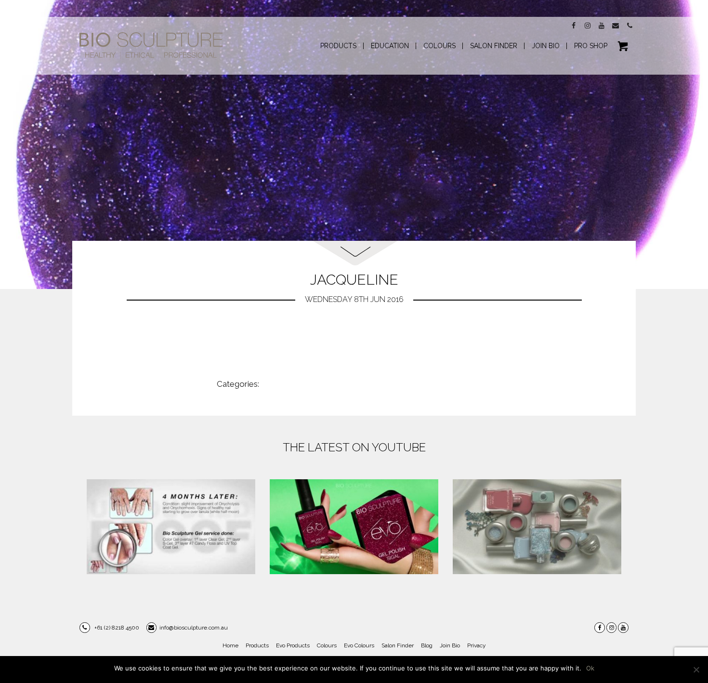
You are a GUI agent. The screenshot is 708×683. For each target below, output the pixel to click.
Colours (327, 645)
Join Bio (450, 645)
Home (230, 645)
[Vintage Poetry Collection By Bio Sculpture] (537, 526)
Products (257, 645)
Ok (590, 668)
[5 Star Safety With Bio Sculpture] (171, 526)
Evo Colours (359, 645)
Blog (427, 645)
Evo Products (293, 645)
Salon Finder (397, 645)
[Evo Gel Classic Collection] (354, 526)
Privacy (476, 645)
